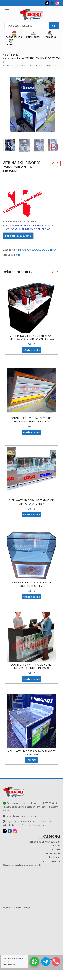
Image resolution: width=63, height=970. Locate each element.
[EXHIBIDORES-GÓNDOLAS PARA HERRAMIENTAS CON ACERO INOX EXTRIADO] (57, 163)
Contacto (11, 44)
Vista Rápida (33, 335)
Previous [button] (9, 105)
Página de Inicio (14, 37)
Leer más (31, 759)
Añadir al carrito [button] (31, 350)
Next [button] (54, 105)
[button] (57, 150)
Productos (50, 37)
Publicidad (54, 857)
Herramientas (52, 853)
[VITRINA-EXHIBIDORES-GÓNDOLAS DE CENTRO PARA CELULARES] (52, 163)
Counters (55, 845)
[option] (31, 104)
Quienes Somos (33, 37)
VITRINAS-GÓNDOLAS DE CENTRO (36, 249)
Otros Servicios (51, 861)
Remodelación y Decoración (44, 841)
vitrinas (56, 849)
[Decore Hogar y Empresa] (14, 791)
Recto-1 (18, 254)
